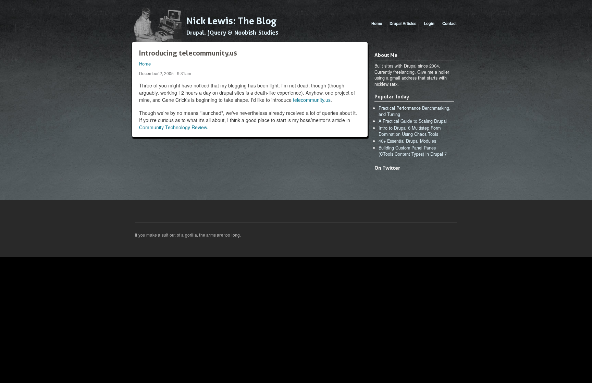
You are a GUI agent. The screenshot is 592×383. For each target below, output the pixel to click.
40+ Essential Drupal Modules (407, 141)
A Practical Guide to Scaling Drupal (413, 121)
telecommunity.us (312, 99)
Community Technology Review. (173, 127)
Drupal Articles (403, 23)
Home (376, 23)
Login (429, 23)
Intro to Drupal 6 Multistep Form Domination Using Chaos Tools (410, 131)
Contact (449, 23)
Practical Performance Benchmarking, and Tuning (415, 111)
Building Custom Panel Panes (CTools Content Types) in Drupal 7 (413, 151)
